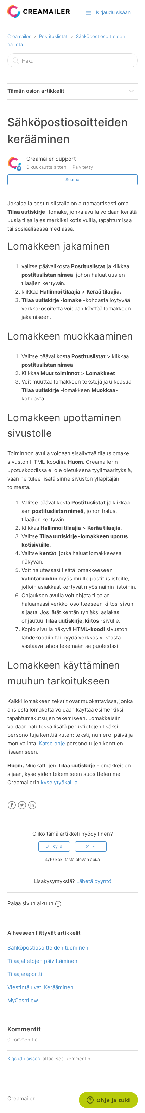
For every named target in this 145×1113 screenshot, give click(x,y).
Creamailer (19, 36)
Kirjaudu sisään (23, 1058)
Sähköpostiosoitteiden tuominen (47, 947)
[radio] (54, 846)
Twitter (22, 805)
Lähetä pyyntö (93, 881)
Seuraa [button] (72, 179)
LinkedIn (32, 805)
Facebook (11, 805)
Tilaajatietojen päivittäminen (42, 961)
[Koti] (38, 16)
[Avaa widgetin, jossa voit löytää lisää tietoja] (108, 1100)
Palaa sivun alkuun (30, 903)
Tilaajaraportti (24, 974)
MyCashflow (22, 1000)
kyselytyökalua (59, 782)
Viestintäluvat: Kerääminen (40, 987)
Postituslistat (53, 36)
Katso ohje (52, 743)
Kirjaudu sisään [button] (113, 12)
